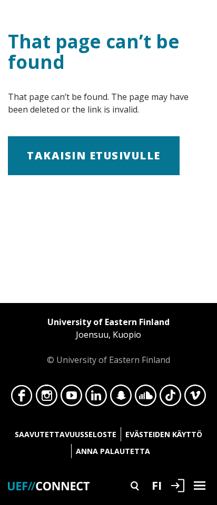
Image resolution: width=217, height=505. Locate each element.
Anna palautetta (113, 451)
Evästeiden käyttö (163, 434)
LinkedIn (96, 398)
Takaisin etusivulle (94, 155)
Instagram (46, 398)
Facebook (22, 398)
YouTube (71, 398)
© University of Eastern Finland (108, 341)
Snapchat (121, 398)
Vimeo (195, 398)
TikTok (170, 398)
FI (157, 485)
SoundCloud (145, 398)
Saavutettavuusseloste (65, 434)
